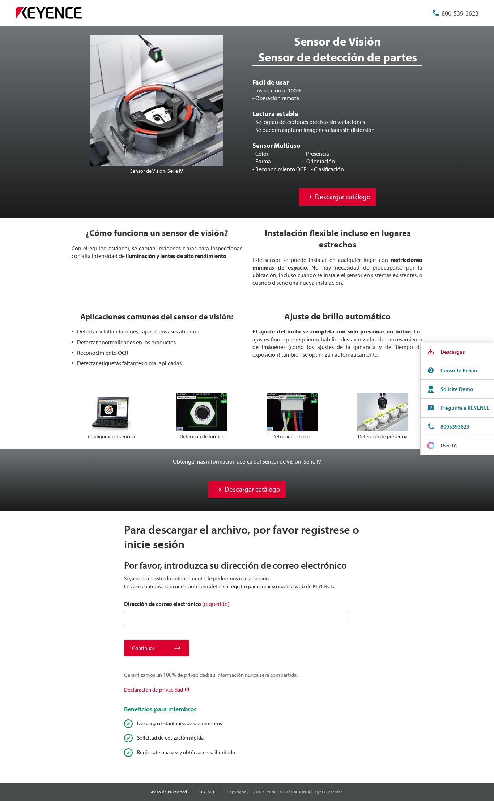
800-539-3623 (460, 13)
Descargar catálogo (342, 196)
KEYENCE (207, 791)
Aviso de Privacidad (169, 791)
